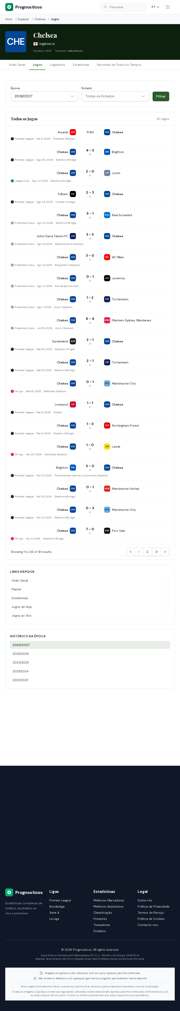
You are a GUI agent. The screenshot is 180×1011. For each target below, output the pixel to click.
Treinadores (102, 925)
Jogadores (57, 65)
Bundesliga (56, 906)
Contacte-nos (148, 925)
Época (15, 88)
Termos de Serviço (151, 913)
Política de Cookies (151, 919)
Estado (87, 88)
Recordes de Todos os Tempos (119, 65)
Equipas (23, 19)
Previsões (100, 919)
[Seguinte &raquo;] (165, 552)
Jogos (37, 65)
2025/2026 (21, 654)
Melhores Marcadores (109, 900)
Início (9, 19)
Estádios (100, 931)
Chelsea (39, 19)
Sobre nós (145, 900)
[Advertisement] (90, 724)
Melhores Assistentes (109, 906)
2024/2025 (21, 662)
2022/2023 (20, 680)
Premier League (60, 900)
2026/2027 (21, 645)
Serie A (54, 913)
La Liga (54, 919)
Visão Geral (17, 65)
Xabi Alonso (75, 51)
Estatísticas (81, 65)
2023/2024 (21, 671)
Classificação (103, 913)
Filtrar (161, 96)
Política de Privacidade (153, 906)
